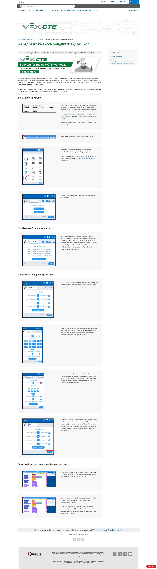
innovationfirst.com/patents (87, 562)
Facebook (74, 539)
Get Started (105, 2)
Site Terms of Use (69, 563)
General (88, 10)
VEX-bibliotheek (23, 39)
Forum (126, 2)
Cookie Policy (76, 563)
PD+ (121, 2)
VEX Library (23, 10)
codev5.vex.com (66, 116)
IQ (45, 10)
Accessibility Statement (95, 563)
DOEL (41, 10)
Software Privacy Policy (84, 563)
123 (33, 10)
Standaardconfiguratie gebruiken (122, 59)
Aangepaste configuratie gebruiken (122, 61)
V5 (53, 10)
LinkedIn (82, 539)
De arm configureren (116, 56)
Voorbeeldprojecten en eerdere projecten (122, 63)
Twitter (78, 539)
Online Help (134, 2)
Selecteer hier (65, 122)
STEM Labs (114, 2)
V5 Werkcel (39, 39)
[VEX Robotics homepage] (21, 2)
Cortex (94, 10)
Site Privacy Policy (61, 563)
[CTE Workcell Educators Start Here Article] (60, 65)
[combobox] (47, 6)
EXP (49, 10)
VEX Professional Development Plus (107, 530)
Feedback (151, 566)
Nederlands (133, 10)
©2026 (85, 559)
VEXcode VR (70, 10)
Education (80, 10)
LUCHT (62, 10)
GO (37, 10)
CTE (56, 10)
